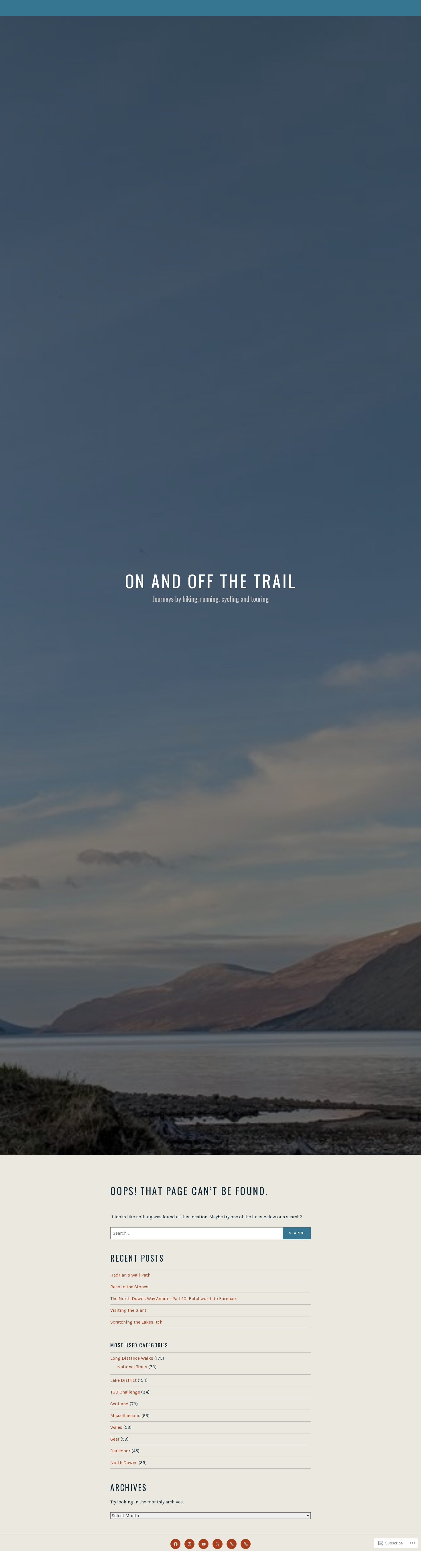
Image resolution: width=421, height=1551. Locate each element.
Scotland (119, 1403)
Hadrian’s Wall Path (130, 1275)
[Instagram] (189, 1544)
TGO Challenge (125, 1392)
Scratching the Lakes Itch (136, 1322)
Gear (114, 1439)
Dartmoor (120, 1450)
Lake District (123, 1380)
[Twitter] (218, 1544)
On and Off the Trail (210, 580)
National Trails (132, 1366)
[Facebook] (175, 1544)
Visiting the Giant (128, 1310)
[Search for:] (210, 1233)
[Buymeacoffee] (246, 1544)
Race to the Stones (129, 1286)
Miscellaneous (125, 1415)
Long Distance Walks (131, 1358)
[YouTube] (203, 1544)
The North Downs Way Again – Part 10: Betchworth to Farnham (173, 1298)
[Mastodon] (232, 1544)
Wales (116, 1427)
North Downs (123, 1462)
